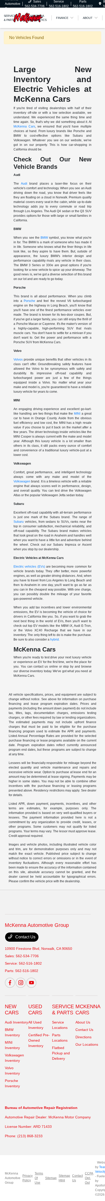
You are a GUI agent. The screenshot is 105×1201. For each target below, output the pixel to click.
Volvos (18, 359)
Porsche (29, 301)
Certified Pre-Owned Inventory (39, 1040)
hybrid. (55, 639)
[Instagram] (21, 983)
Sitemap (51, 1178)
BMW (44, 237)
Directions (83, 1037)
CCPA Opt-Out (89, 1178)
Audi (24, 183)
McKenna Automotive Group (12, 1178)
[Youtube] (31, 983)
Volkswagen (22, 481)
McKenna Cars (24, 126)
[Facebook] (10, 983)
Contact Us (24, 937)
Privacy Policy (27, 1178)
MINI (77, 413)
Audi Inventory (16, 1022)
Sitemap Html (64, 1178)
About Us (82, 1022)
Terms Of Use (39, 1178)
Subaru (19, 521)
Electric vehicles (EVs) (29, 566)
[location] (100, 4)
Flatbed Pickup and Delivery (61, 1053)
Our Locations (86, 1044)
